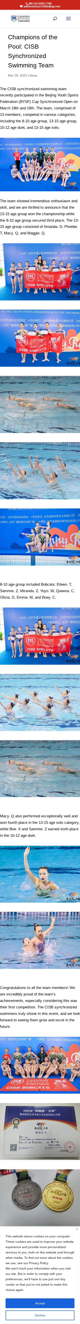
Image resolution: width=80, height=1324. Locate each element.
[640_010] (40, 366)
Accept (40, 1303)
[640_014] (40, 1093)
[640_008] (40, 902)
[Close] (77, 1229)
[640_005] (40, 1160)
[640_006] (40, 565)
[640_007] (40, 499)
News (33, 75)
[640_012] (40, 731)
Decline (40, 1315)
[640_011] (40, 1226)
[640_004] (40, 300)
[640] (40, 969)
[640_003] (40, 433)
